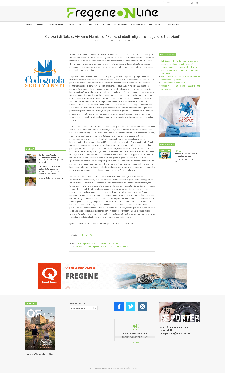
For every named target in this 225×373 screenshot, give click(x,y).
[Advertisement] (45, 122)
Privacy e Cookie (93, 368)
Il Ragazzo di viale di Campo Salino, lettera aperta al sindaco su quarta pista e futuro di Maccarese (179, 70)
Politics (130, 41)
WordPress (134, 368)
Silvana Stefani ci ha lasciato (51, 178)
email (166, 330)
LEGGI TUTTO (135, 342)
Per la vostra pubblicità (135, 333)
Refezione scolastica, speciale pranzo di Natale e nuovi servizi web (103, 246)
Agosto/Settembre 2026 (40, 354)
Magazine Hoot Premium (115, 368)
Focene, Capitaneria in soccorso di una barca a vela (96, 243)
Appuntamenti (165, 151)
